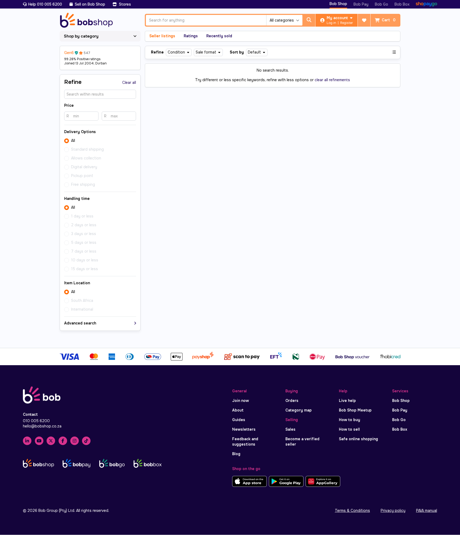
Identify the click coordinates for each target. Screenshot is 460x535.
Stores (124, 4)
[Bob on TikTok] (86, 441)
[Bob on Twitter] (51, 441)
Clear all (129, 82)
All (73, 140)
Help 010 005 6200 (45, 4)
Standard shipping (87, 149)
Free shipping (83, 184)
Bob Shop (338, 3)
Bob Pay (361, 4)
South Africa (82, 300)
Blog (236, 453)
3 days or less (83, 233)
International (82, 309)
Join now (240, 400)
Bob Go (381, 4)
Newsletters (244, 429)
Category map (298, 410)
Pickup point (82, 175)
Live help (347, 400)
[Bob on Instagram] (74, 441)
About (238, 410)
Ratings (191, 36)
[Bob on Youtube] (39, 441)
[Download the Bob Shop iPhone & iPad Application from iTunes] (249, 481)
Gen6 (69, 52)
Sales (290, 429)
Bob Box (402, 4)
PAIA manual (426, 510)
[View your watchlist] (364, 20)
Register (346, 23)
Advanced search (80, 323)
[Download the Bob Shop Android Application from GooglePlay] (286, 481)
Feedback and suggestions (245, 442)
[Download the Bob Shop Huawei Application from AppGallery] (323, 481)
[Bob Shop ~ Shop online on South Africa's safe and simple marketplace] (86, 19)
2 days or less (83, 225)
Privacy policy (393, 510)
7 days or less (83, 251)
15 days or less (84, 268)
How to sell (349, 429)
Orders (291, 400)
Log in (332, 23)
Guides (238, 419)
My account (338, 17)
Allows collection (86, 158)
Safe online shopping (358, 439)
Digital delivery (84, 166)
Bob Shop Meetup (355, 410)
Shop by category (81, 36)
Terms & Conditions (352, 510)
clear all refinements (332, 79)
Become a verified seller (302, 442)
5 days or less (83, 242)
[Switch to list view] (394, 52)
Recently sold (219, 36)
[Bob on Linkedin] (27, 441)
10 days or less (84, 260)
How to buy (349, 419)
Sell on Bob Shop (89, 4)
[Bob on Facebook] (63, 441)
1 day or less (82, 216)
